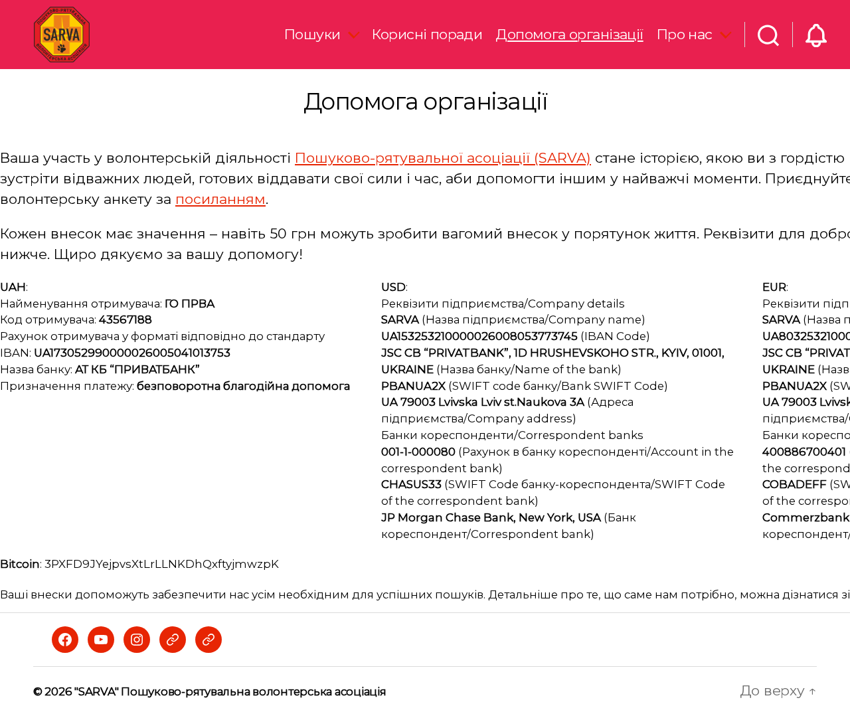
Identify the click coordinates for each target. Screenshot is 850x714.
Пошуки (312, 34)
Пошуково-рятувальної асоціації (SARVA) (443, 157)
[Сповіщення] (816, 34)
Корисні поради (427, 34)
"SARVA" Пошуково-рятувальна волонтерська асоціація (230, 691)
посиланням (220, 199)
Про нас (685, 34)
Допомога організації (569, 34)
